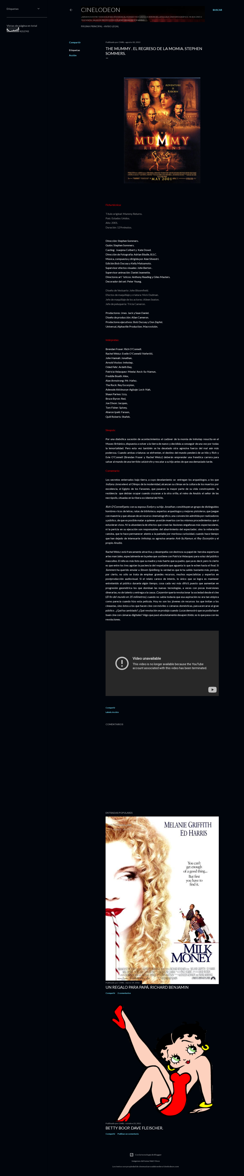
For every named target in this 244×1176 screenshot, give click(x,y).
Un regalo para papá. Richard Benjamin (147, 987)
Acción (73, 55)
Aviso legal (111, 26)
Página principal (91, 26)
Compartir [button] (75, 42)
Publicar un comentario (128, 1134)
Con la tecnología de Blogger (148, 1154)
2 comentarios (124, 993)
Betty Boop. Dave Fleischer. (134, 1127)
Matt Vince (155, 1161)
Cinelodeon (100, 9)
